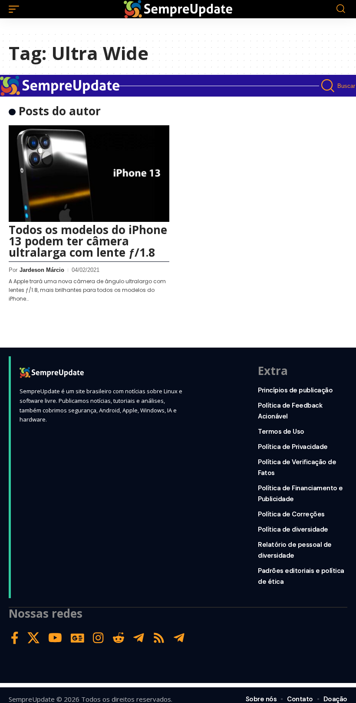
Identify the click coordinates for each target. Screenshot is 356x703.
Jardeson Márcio (42, 270)
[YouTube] (55, 638)
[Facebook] (15, 638)
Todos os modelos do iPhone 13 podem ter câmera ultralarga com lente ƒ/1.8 (88, 241)
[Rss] (159, 638)
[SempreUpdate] (178, 9)
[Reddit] (118, 638)
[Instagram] (98, 638)
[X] (33, 638)
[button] (16, 9)
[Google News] (77, 638)
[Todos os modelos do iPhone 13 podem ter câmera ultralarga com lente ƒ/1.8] (89, 173)
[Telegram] (138, 638)
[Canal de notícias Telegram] (179, 638)
